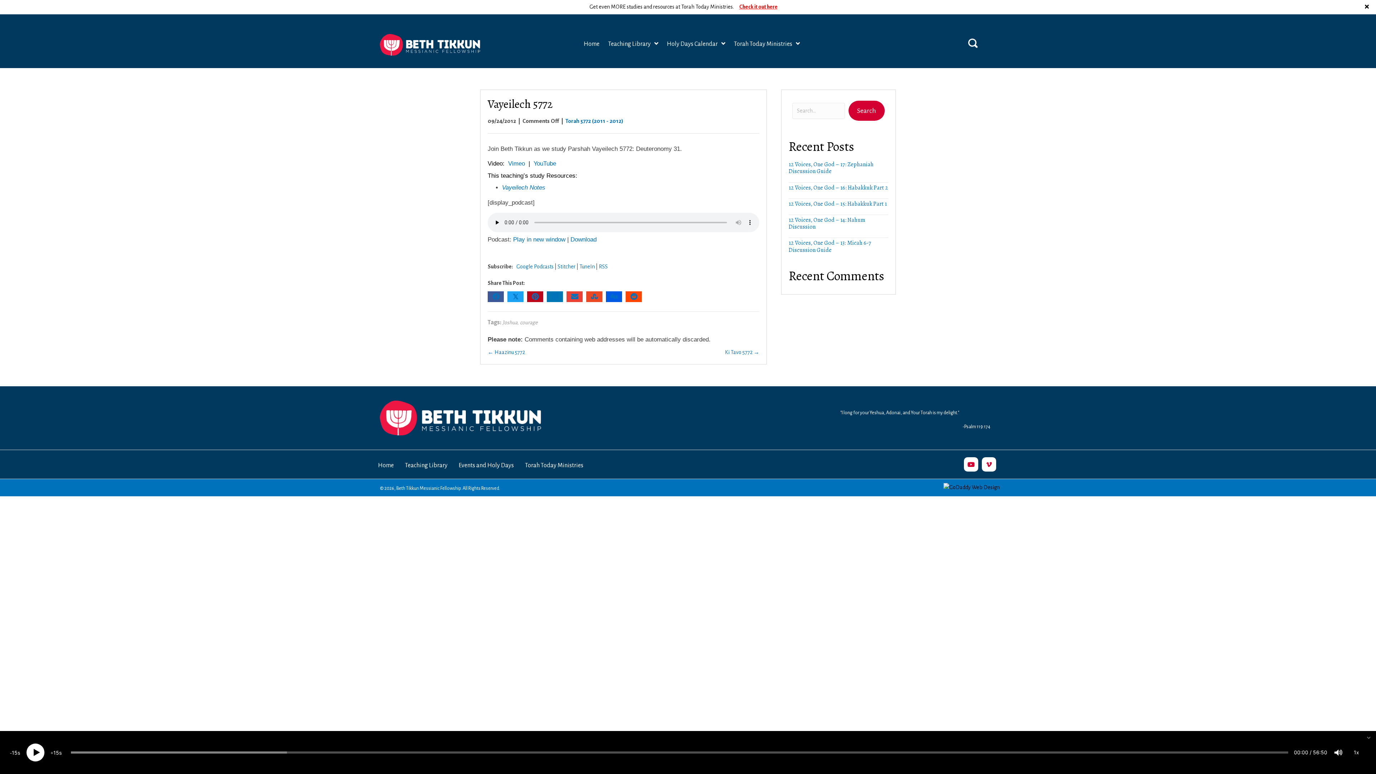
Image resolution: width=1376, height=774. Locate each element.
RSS (603, 266)
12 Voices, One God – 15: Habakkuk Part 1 (838, 204)
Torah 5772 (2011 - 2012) (594, 121)
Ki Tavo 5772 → (742, 352)
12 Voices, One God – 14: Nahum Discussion (827, 223)
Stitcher (566, 266)
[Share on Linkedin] (555, 296)
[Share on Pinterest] (535, 296)
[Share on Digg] (614, 296)
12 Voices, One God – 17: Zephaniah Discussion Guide (831, 168)
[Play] (35, 752)
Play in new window (539, 239)
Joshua (509, 322)
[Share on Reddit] (634, 296)
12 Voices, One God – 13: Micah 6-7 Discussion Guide (830, 246)
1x (1356, 752)
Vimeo (516, 163)
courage (529, 322)
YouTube (545, 163)
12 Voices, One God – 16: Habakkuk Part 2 (838, 188)
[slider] (679, 752)
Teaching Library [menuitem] (426, 465)
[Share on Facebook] (496, 296)
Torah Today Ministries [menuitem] (554, 465)
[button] (1367, 7)
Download (583, 239)
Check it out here (758, 7)
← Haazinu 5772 (506, 352)
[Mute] (1338, 752)
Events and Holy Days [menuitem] (486, 465)
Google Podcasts (535, 266)
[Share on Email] (575, 296)
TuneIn (587, 266)
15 (15, 753)
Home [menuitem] (386, 465)
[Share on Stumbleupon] (594, 296)
